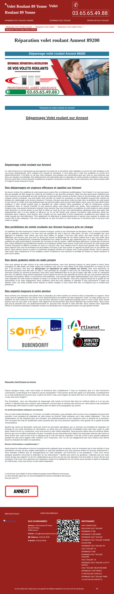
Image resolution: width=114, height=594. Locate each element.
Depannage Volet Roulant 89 (93, 546)
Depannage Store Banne (91, 534)
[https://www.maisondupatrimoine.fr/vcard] (68, 531)
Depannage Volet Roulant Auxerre (19, 20)
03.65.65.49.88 (44, 537)
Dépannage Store (88, 552)
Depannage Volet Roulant (60, 20)
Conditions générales (49, 513)
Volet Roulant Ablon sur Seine (94, 568)
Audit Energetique (88, 525)
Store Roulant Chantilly (91, 574)
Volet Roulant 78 (88, 560)
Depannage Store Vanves (91, 571)
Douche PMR (86, 543)
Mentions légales (12, 514)
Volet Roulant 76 (88, 549)
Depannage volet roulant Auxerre (95, 540)
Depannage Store (88, 531)
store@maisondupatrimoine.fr (46, 534)
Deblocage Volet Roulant (92, 528)
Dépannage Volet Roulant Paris (94, 576)
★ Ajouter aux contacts (91, 579)
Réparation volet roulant (98, 20)
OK (97, 589)
